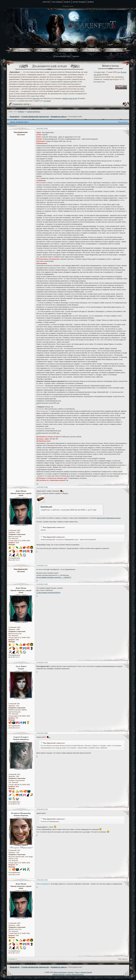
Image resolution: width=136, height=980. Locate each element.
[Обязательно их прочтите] (22, 50)
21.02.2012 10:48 (42, 487)
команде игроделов (70, 98)
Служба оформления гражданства (35, 117)
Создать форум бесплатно (75, 974)
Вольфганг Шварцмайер (21, 813)
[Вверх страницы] (132, 960)
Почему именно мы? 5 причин (66, 56)
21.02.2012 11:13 (41, 565)
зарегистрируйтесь (33, 111)
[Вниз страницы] (132, 963)
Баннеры (71, 972)
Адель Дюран (21, 666)
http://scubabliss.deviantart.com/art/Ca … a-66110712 (53, 577)
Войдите (21, 111)
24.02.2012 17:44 (42, 662)
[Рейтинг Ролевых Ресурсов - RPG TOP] (121, 88)
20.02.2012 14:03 (42, 128)
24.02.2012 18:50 (42, 733)
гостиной (47, 100)
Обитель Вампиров (59, 972)
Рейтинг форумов (58, 974)
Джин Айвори (21, 491)
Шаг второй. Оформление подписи (109, 518)
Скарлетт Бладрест (20, 737)
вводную (36, 98)
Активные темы (67, 6)
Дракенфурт (15, 117)
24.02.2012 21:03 (42, 809)
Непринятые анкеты (59, 117)
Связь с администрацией (83, 972)
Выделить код (46, 507)
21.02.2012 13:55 (42, 584)
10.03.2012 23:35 (42, 880)
